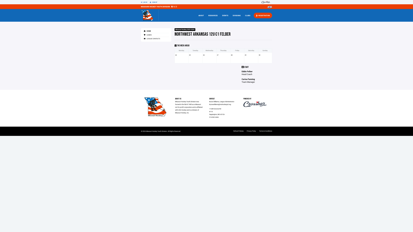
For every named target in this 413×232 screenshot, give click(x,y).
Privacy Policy (251, 131)
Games (149, 35)
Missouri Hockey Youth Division (155, 6)
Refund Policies (238, 131)
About (201, 15)
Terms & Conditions (265, 131)
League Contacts (153, 39)
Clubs (247, 15)
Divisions (237, 15)
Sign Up (154, 2)
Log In (145, 2)
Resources (213, 15)
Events (225, 15)
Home (148, 31)
